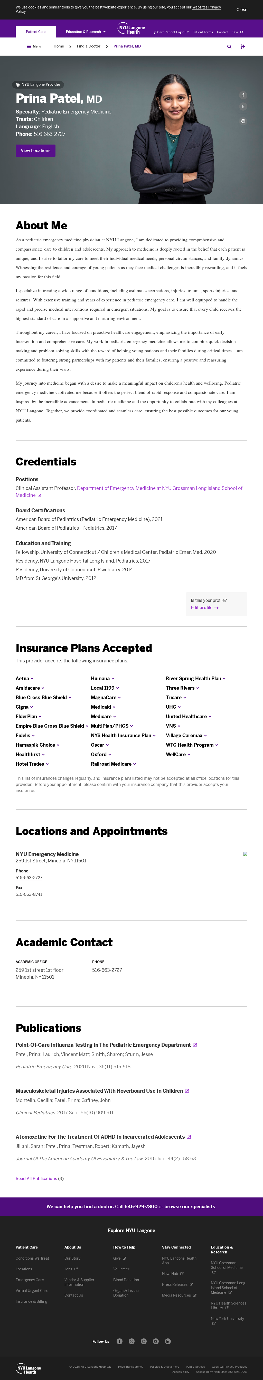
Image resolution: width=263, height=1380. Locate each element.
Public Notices (195, 1366)
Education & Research (84, 32)
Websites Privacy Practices (229, 1366)
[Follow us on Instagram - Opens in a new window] (144, 1341)
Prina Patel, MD (127, 46)
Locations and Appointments (91, 831)
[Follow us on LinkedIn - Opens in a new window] (168, 1341)
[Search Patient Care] (229, 46)
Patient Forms (202, 32)
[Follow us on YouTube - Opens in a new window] (156, 1341)
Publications (48, 1028)
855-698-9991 (237, 1372)
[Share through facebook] (243, 95)
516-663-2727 (49, 134)
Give (236, 32)
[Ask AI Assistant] (242, 46)
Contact (223, 32)
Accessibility (180, 1372)
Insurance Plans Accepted (84, 648)
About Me (41, 225)
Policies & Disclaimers (164, 1366)
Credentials (46, 461)
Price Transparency (130, 1366)
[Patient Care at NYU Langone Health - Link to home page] (131, 28)
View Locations (35, 150)
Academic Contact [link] (64, 942)
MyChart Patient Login (168, 32)
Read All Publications (40, 1178)
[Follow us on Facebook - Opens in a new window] (120, 1341)
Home (59, 46)
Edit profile (201, 607)
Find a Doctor (88, 46)
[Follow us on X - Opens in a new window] (132, 1341)
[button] (242, 10)
